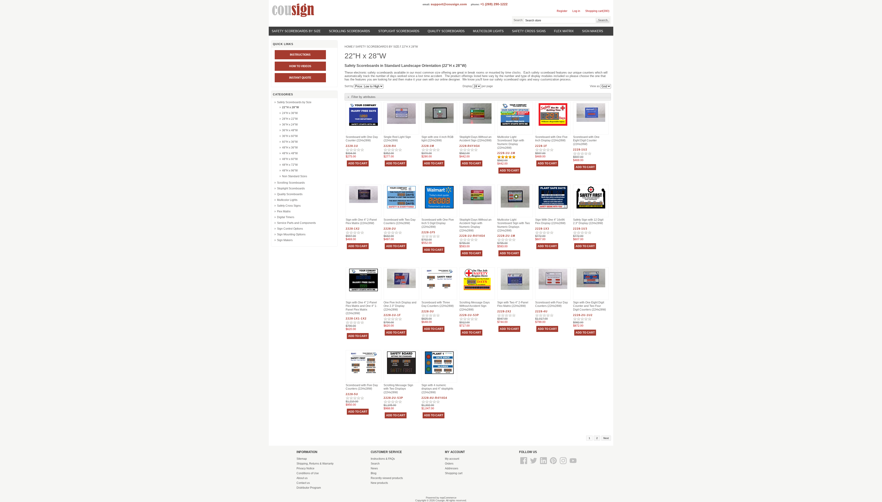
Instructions (300, 54)
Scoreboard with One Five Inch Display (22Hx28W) (551, 138)
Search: (518, 20)
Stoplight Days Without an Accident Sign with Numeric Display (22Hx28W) (475, 225)
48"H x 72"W (290, 164)
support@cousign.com (449, 4)
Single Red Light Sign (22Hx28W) (397, 138)
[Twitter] (534, 464)
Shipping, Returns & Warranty (315, 463)
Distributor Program (309, 487)
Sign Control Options (290, 228)
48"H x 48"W (290, 153)
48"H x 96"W (290, 170)
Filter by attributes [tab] (363, 97)
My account (452, 458)
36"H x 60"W (290, 136)
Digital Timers (285, 217)
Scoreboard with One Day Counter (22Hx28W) (362, 138)
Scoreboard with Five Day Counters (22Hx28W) (362, 387)
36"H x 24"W (290, 124)
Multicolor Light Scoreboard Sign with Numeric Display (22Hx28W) (510, 142)
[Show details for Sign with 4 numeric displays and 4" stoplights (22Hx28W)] (439, 374)
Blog (373, 473)
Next (606, 438)
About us (302, 478)
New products (379, 483)
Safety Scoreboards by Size (296, 31)
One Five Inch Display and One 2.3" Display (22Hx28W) (400, 306)
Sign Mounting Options (291, 234)
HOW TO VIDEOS (300, 66)
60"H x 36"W (290, 141)
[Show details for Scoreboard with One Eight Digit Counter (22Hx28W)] (590, 122)
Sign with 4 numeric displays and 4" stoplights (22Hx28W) (437, 389)
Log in (576, 11)
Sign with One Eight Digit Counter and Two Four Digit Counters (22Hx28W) (589, 306)
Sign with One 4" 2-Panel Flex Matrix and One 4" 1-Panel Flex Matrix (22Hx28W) (361, 308)
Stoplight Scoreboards (398, 31)
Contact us (303, 483)
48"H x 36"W (290, 147)
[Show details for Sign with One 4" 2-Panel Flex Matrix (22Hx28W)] (363, 203)
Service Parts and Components (296, 223)
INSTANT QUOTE (300, 77)
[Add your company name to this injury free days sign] (363, 126)
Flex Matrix (564, 31)
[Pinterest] (554, 464)
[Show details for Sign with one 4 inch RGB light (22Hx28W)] (439, 123)
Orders (449, 463)
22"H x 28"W (290, 107)
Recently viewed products (387, 478)
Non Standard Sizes (294, 176)
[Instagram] (563, 464)
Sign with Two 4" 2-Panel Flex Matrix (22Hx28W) (512, 304)
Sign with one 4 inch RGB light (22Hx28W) (437, 138)
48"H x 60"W (290, 159)
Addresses (451, 468)
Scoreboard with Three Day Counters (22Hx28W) (437, 304)
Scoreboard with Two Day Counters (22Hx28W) (400, 221)
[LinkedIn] (544, 464)
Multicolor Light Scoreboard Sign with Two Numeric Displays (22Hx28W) (513, 225)
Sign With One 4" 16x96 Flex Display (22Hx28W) (550, 221)
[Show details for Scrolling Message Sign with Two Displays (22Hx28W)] (401, 374)
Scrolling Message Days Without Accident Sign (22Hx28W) (474, 306)
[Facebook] (524, 464)
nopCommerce (448, 497)
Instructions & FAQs (383, 458)
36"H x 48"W (290, 130)
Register (562, 11)
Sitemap (302, 458)
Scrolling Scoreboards (349, 31)
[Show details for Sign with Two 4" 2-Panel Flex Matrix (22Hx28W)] (515, 290)
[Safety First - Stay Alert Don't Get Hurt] (363, 374)
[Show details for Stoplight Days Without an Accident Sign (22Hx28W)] (477, 124)
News (374, 468)
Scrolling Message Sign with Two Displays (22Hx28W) (398, 389)
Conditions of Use (308, 473)
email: (426, 4)
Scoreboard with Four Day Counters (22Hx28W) (551, 304)
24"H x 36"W (290, 113)
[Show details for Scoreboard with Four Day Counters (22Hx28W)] (552, 289)
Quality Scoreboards (446, 31)
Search (375, 463)
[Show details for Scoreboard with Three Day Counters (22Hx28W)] (439, 291)
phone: (475, 4)
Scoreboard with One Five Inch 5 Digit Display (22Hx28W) (437, 223)
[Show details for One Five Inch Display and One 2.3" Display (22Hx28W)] (401, 288)
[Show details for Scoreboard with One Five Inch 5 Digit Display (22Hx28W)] (439, 208)
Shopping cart (453, 473)
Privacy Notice (305, 468)
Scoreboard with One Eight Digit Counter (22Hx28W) (586, 140)
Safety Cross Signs (529, 31)
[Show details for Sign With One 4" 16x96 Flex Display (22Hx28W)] (552, 208)
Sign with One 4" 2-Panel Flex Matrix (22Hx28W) (361, 221)
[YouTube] (573, 464)
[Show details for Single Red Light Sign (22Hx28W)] (401, 124)
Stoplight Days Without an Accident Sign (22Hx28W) (475, 138)
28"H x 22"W (290, 118)
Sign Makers (592, 31)
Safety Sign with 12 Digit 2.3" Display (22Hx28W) (588, 221)
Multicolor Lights (488, 31)
